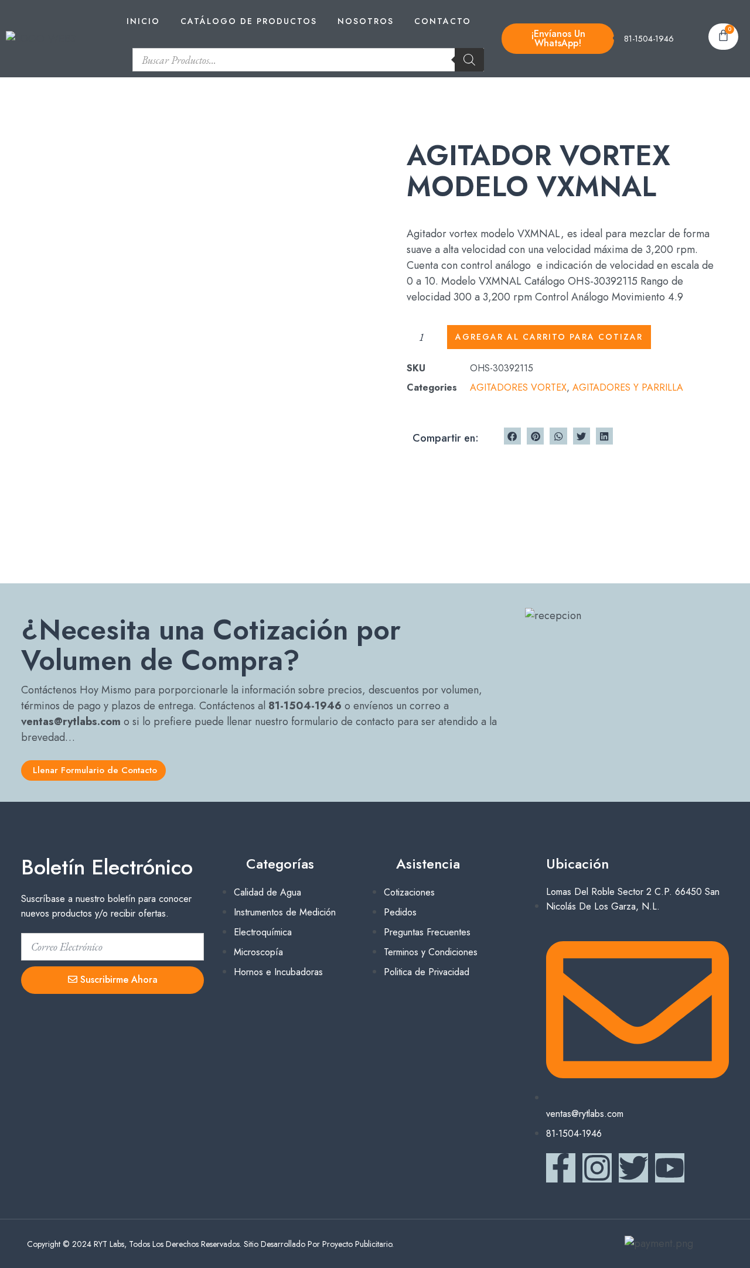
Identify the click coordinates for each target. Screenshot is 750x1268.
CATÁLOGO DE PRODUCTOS (248, 21)
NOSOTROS (366, 21)
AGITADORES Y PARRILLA (627, 387)
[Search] (469, 59)
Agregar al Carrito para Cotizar (549, 337)
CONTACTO (442, 21)
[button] (512, 436)
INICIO (143, 21)
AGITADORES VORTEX (518, 387)
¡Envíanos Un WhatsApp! (558, 38)
